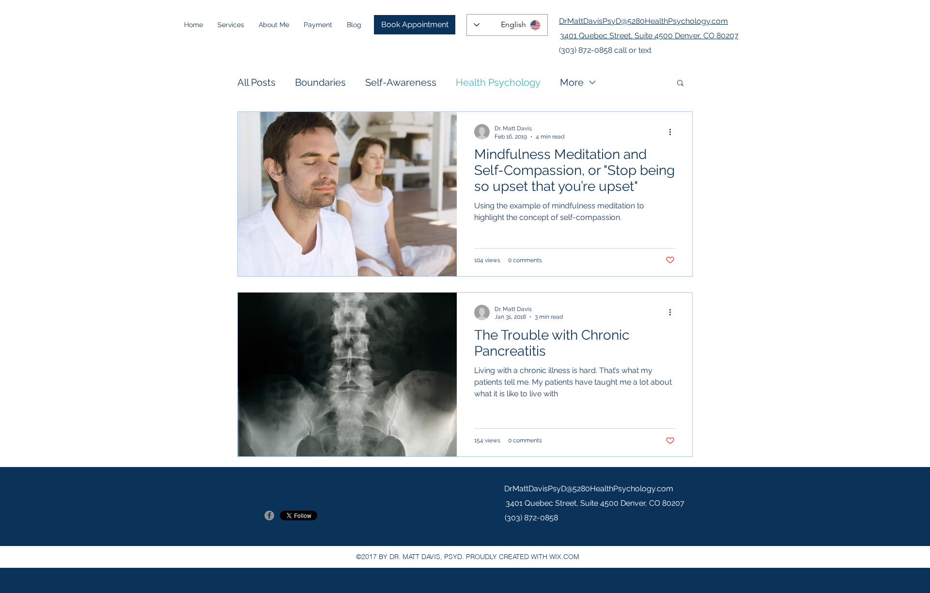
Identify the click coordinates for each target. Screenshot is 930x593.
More (572, 82)
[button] (680, 83)
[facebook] (269, 515)
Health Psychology (498, 82)
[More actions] (673, 132)
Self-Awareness (400, 82)
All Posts (256, 82)
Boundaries (320, 82)
